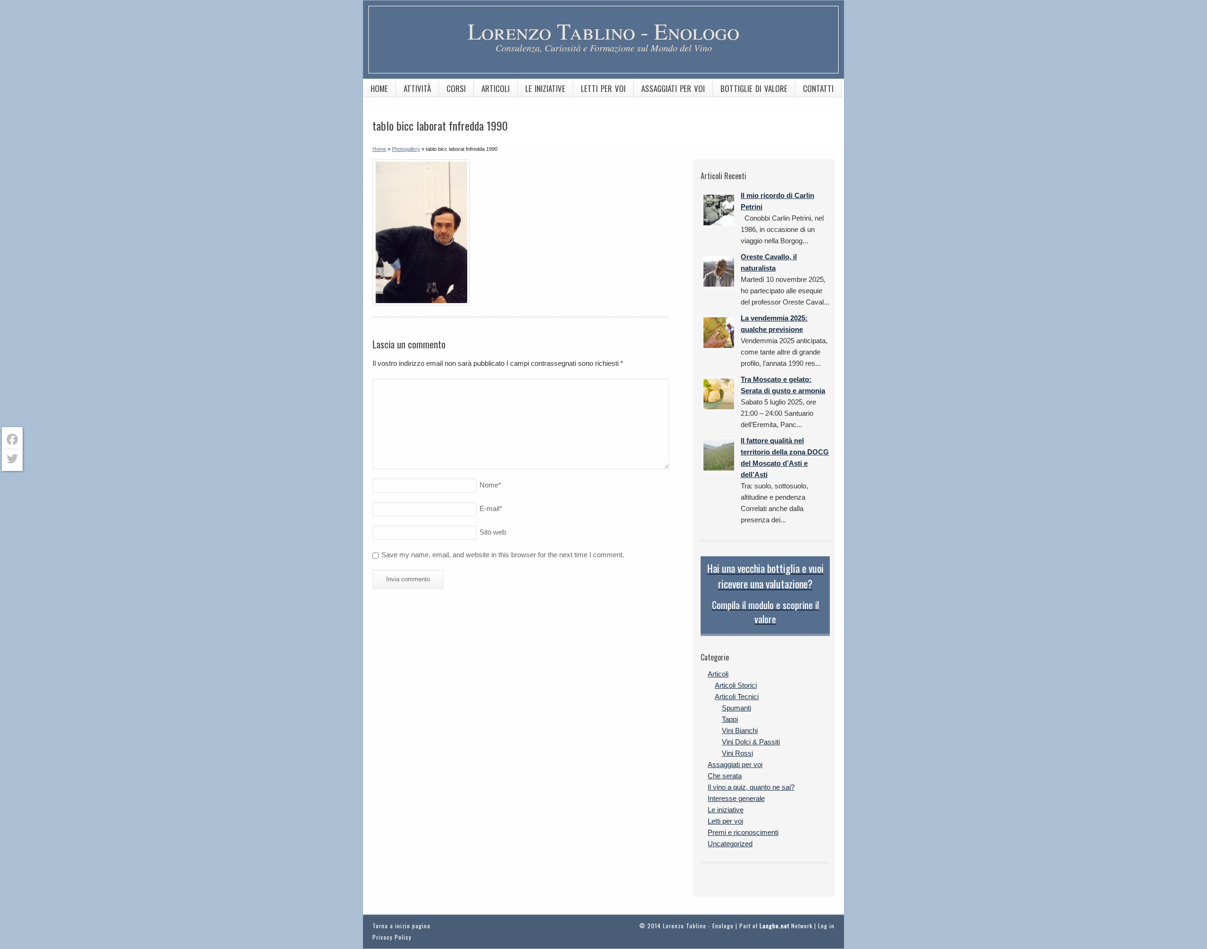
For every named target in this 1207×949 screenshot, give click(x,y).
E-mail (490, 508)
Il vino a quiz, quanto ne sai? (751, 787)
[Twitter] (12, 458)
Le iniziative (545, 88)
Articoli (495, 88)
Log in (826, 926)
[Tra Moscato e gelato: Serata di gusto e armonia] (719, 394)
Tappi (730, 719)
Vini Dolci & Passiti (751, 742)
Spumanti (736, 708)
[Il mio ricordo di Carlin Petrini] (719, 210)
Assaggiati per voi (673, 88)
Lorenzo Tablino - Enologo (603, 30)
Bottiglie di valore (753, 88)
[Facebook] (12, 439)
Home (379, 88)
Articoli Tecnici (737, 697)
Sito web (492, 532)
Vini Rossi (737, 753)
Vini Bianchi (740, 730)
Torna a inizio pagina (401, 926)
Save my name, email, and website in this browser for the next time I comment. (502, 555)
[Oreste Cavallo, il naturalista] (719, 271)
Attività (417, 88)
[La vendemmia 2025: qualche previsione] (719, 332)
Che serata (725, 776)
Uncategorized (730, 844)
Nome (490, 485)
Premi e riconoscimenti (743, 832)
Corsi (456, 88)
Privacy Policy (392, 937)
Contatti (818, 88)
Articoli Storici (736, 685)
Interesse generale (736, 798)
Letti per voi (603, 88)
